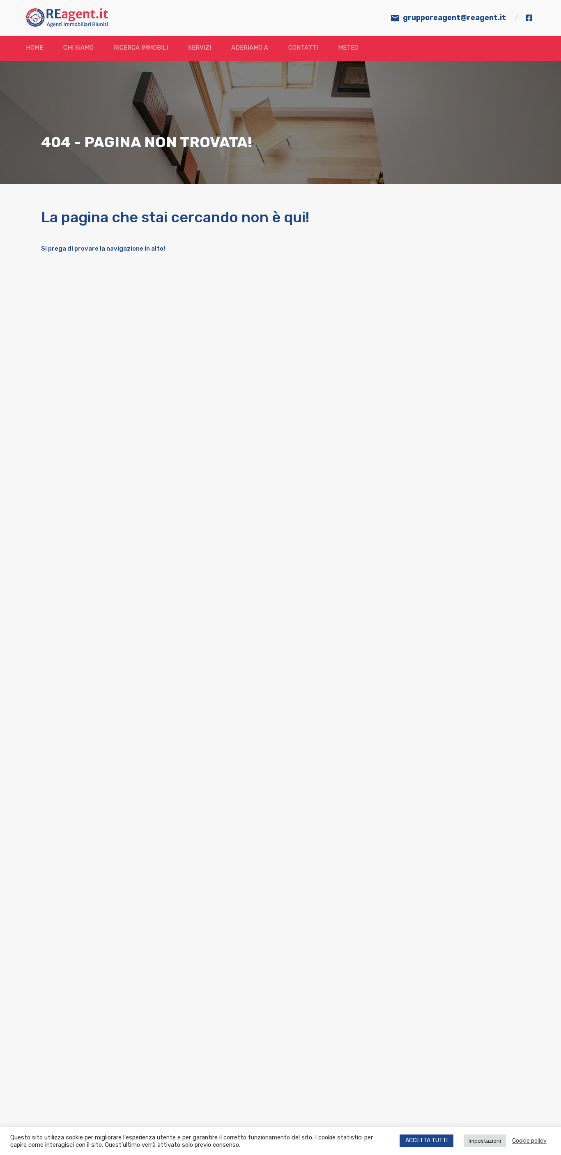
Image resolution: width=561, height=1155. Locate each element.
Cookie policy (529, 1140)
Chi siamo (78, 47)
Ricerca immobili (141, 47)
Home (34, 47)
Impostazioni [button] (485, 1141)
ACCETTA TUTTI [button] (426, 1140)
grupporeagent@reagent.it (454, 17)
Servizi (199, 47)
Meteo (348, 47)
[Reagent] (67, 23)
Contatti (303, 47)
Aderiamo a (249, 47)
